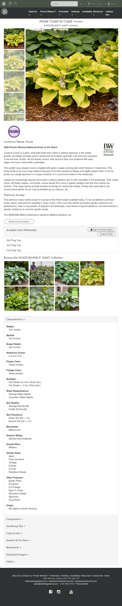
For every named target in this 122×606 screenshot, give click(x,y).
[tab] (61, 319)
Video (106, 575)
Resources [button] (98, 11)
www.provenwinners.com (86, 581)
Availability (87, 11)
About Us (16, 575)
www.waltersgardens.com (36, 581)
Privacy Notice (82, 583)
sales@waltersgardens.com (46, 583)
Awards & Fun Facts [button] (17, 540)
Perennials (55, 575)
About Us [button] (33, 11)
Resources (86, 575)
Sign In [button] (113, 3)
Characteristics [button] (14, 319)
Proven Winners (41, 575)
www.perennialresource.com (61, 581)
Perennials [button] (63, 11)
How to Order (96, 3)
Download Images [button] (16, 554)
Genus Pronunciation (20, 221)
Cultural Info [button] (13, 533)
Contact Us (27, 575)
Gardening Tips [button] (15, 526)
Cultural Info (109, 13)
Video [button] (9, 561)
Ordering (65, 575)
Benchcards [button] (13, 547)
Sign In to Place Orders (102, 229)
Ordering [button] (75, 11)
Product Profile (106, 234)
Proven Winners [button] (48, 11)
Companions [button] (13, 519)
